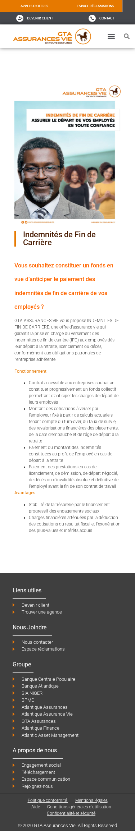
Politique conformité (48, 800)
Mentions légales (91, 800)
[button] (111, 36)
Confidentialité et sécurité (71, 813)
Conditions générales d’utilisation (79, 806)
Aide (35, 806)
